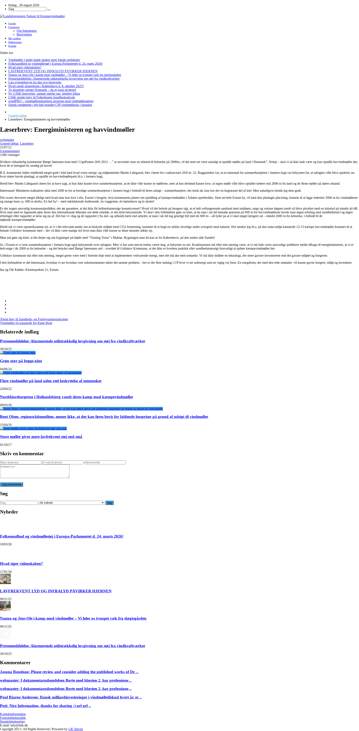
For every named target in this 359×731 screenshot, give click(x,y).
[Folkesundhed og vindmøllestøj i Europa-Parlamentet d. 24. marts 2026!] (5, 524)
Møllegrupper (15, 42)
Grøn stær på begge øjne (21, 361)
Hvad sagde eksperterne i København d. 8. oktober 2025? (46, 86)
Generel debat (17, 115)
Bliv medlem (14, 38)
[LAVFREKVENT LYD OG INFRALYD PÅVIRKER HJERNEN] (5, 579)
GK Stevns (75, 729)
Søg (109, 502)
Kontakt (12, 46)
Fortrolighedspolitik (13, 718)
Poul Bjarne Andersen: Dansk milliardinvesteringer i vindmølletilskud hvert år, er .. (71, 697)
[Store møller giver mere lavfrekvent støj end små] (33, 428)
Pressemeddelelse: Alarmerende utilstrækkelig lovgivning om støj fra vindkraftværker (64, 78)
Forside (12, 23)
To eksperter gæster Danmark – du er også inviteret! (42, 90)
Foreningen (14, 27)
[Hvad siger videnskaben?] (5, 551)
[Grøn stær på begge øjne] (18, 352)
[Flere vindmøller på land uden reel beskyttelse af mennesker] (41, 372)
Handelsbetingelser (12, 721)
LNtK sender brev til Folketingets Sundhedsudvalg (41, 97)
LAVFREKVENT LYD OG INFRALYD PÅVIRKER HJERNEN (53, 71)
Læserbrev (27, 143)
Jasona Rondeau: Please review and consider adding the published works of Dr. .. (69, 672)
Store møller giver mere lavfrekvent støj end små (41, 436)
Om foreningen (27, 30)
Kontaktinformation (13, 714)
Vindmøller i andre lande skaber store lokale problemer (44, 60)
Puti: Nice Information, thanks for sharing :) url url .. (45, 706)
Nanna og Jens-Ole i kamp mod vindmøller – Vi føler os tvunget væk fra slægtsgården (64, 75)
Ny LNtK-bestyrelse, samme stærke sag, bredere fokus (44, 93)
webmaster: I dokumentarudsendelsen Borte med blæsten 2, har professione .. (66, 680)
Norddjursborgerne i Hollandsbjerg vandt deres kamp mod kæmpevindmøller (66, 397)
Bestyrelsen (24, 34)
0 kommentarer (10, 151)
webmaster (7, 140)
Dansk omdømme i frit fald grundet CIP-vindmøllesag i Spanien (50, 105)
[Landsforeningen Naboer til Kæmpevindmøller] (179, 16)
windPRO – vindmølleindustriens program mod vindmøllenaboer (50, 101)
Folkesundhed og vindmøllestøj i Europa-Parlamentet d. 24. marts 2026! (55, 63)
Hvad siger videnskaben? (24, 67)
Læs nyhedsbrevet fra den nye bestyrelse (34, 82)
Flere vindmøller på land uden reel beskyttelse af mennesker (51, 381)
